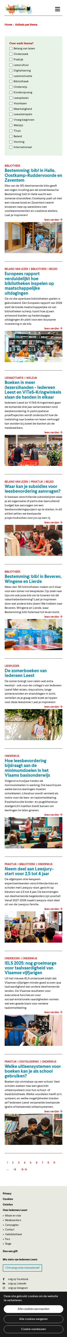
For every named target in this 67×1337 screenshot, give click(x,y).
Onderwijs (20, 87)
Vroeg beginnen (24, 119)
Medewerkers (13, 1220)
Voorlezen (20, 103)
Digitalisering (22, 70)
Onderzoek (21, 54)
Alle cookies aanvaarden (34, 1309)
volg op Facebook (17, 1279)
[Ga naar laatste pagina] (23, 1169)
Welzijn (18, 125)
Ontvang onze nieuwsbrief (22, 1267)
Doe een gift (10, 1251)
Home (8, 25)
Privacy (7, 1193)
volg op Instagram (17, 1288)
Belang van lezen (24, 48)
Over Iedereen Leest (15, 1210)
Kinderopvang (23, 92)
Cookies (8, 1199)
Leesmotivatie (23, 76)
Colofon (8, 1204)
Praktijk (18, 59)
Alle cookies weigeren (33, 1319)
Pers (7, 1239)
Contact (9, 1229)
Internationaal (23, 147)
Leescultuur (21, 65)
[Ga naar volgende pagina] (14, 1169)
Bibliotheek (21, 81)
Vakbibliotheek (13, 1234)
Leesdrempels (23, 114)
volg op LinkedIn (16, 1283)
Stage (8, 1244)
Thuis (17, 131)
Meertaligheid (23, 109)
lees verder (52, 219)
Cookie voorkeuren (33, 1329)
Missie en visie (13, 1215)
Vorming (19, 142)
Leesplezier (21, 98)
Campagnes (12, 1225)
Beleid (18, 136)
